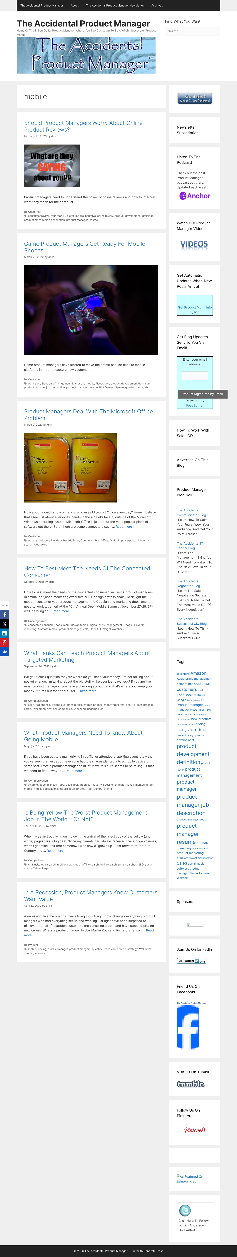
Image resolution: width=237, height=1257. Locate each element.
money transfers (114, 704)
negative (90, 215)
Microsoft (78, 383)
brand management (198, 678)
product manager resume (82, 219)
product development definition (134, 215)
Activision (34, 383)
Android (33, 784)
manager (183, 709)
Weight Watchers (113, 629)
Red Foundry (94, 788)
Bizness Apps (55, 784)
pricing (42, 949)
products (182, 857)
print (121, 864)
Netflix (209, 710)
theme (108, 788)
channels (33, 864)
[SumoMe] (4, 651)
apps (42, 784)
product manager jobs (190, 819)
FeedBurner (194, 405)
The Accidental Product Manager (41, 5)
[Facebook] (4, 614)
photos (80, 788)
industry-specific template (108, 784)
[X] (4, 623)
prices (191, 724)
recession (110, 949)
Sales (182, 863)
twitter (206, 873)
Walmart (182, 878)
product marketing (190, 853)
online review (105, 215)
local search (48, 864)
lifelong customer (62, 704)
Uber (93, 629)
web (36, 544)
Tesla (85, 629)
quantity (97, 949)
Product (33, 944)
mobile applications (46, 788)
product (199, 729)
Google (85, 540)
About (75, 5)
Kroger (207, 705)
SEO (140, 864)
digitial (93, 624)
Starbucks (196, 873)
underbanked (95, 708)
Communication (38, 700)
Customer (34, 211)
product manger (58, 949)
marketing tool (144, 784)
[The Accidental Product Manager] (188, 1048)
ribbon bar (143, 540)
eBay (102, 624)
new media (74, 864)
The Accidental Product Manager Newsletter (115, 5)
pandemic (182, 724)
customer (202, 683)
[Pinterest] (4, 642)
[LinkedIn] (4, 633)
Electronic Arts (51, 383)
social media (196, 863)
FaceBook (185, 695)
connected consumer (41, 624)
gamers (66, 383)
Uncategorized (37, 621)
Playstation (102, 383)
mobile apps (67, 788)
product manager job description (44, 219)
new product (185, 714)
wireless (40, 953)
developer (72, 784)
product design (185, 735)
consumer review (38, 215)
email (200, 690)
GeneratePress (153, 1251)
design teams (79, 624)
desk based (63, 540)
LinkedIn (139, 624)
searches (131, 864)
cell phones (43, 704)
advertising (183, 673)
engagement (114, 624)
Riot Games (106, 387)
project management (201, 857)
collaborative (47, 540)
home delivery (193, 700)
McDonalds (197, 709)
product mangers (80, 949)
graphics (84, 784)
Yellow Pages (41, 868)
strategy (132, 949)
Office (104, 540)
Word (44, 544)
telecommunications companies (52, 708)
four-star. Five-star (62, 215)
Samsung (121, 387)
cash (31, 704)
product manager (69, 629)
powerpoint (128, 540)
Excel (75, 540)
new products (201, 719)
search (28, 544)
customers (187, 689)
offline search (90, 864)
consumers (63, 624)
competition (185, 684)
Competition (36, 860)
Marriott (43, 629)
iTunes (130, 784)
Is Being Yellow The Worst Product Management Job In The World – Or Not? (85, 815)
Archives (157, 5)
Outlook (115, 540)
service (121, 949)
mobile (79, 215)
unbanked (80, 708)
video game (135, 387)
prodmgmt (183, 730)
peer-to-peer (134, 704)
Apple (180, 678)
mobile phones (93, 704)
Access (32, 540)
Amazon (198, 673)
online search (108, 864)
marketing (30, 629)
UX (99, 629)
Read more (124, 526)
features (199, 695)
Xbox (147, 387)
